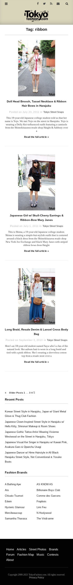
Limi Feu (41, 507)
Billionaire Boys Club (48, 490)
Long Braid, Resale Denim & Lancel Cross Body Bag (36, 331)
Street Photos (37, 549)
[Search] (67, 3)
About (10, 559)
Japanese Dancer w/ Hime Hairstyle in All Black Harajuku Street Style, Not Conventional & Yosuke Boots (33, 457)
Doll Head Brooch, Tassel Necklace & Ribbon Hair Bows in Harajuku (36, 103)
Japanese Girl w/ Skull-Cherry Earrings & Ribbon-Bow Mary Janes (36, 217)
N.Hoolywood (44, 512)
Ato (7, 490)
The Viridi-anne (45, 518)
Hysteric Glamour (15, 507)
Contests (53, 554)
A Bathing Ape (13, 484)
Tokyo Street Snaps (53, 112)
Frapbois (41, 501)
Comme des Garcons (49, 495)
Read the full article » (36, 137)
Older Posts (15, 393)
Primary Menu (13, 545)
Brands (53, 549)
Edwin (8, 501)
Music (40, 554)
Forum (10, 554)
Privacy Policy (36, 577)
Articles (21, 549)
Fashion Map (25, 554)
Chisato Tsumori (14, 495)
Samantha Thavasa (16, 518)
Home (10, 549)
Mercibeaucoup (13, 512)
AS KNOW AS (45, 484)
